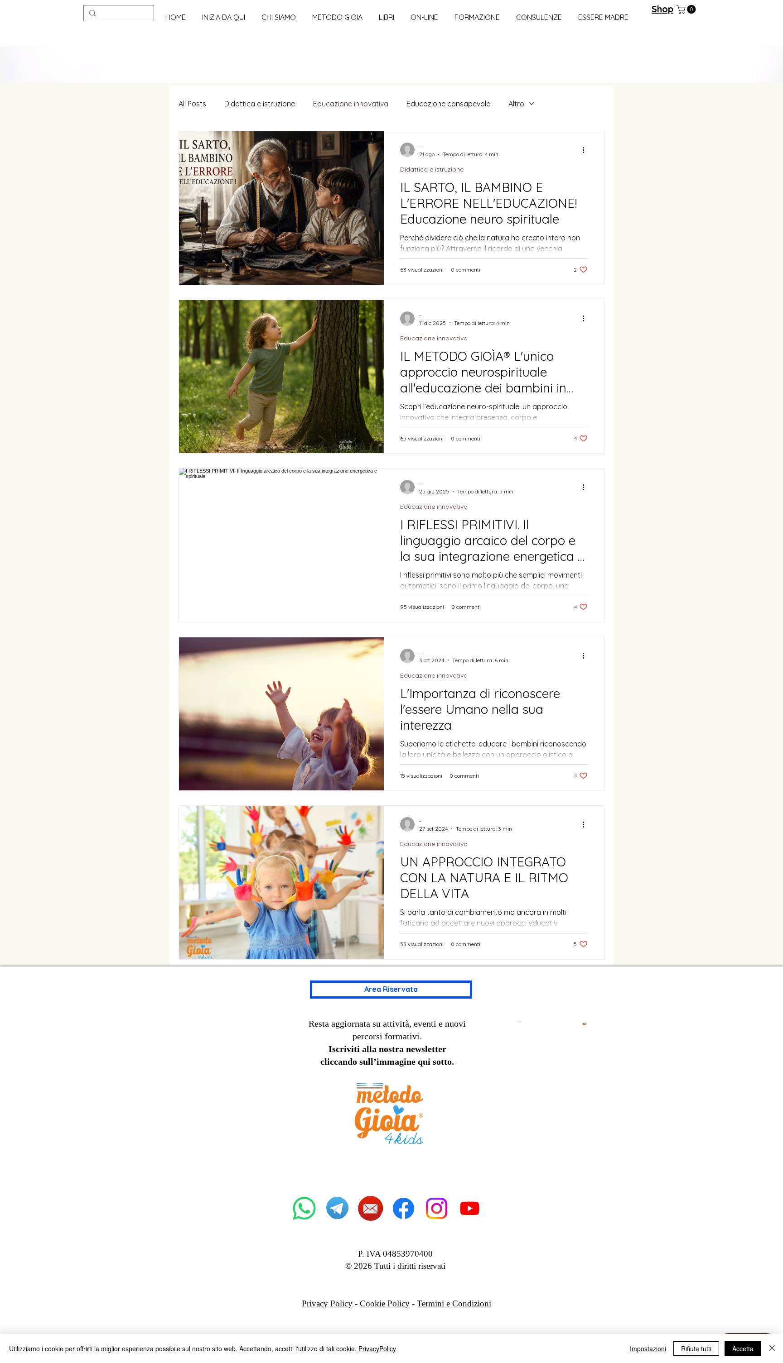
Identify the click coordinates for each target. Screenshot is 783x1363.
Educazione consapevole (448, 103)
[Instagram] (436, 1208)
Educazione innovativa (350, 103)
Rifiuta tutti (696, 1348)
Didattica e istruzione (259, 103)
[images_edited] (370, 1208)
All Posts (192, 103)
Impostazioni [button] (648, 1348)
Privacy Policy (327, 1303)
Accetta (743, 1348)
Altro (516, 103)
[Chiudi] (772, 1348)
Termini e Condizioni (454, 1303)
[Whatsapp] (304, 1208)
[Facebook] (403, 1208)
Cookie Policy (385, 1303)
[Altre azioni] (586, 149)
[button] (337, 13)
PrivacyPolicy (377, 1348)
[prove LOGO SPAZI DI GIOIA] (469, 1208)
